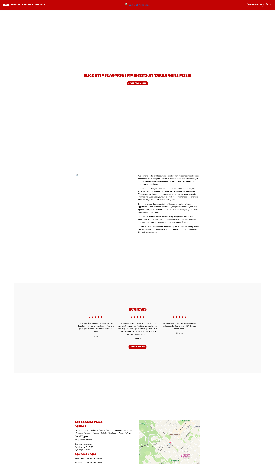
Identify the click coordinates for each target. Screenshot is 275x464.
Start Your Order (137, 83)
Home (6, 5)
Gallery (16, 5)
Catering (27, 5)
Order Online (255, 5)
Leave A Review (137, 347)
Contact (40, 5)
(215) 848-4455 (83, 450)
